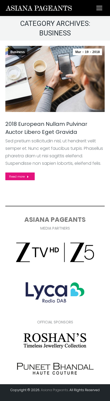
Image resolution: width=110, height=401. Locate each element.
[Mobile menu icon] (99, 8)
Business (17, 52)
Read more (17, 176)
